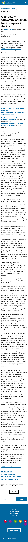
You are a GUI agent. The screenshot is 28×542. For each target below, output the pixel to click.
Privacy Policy (15, 537)
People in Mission (14, 511)
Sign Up (14, 492)
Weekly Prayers (6, 472)
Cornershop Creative (11, 538)
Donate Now (14, 530)
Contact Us (14, 515)
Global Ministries (8, 29)
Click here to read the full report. (11, 49)
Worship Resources (8, 474)
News (14, 509)
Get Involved (14, 513)
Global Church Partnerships (11, 477)
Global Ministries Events (9, 479)
